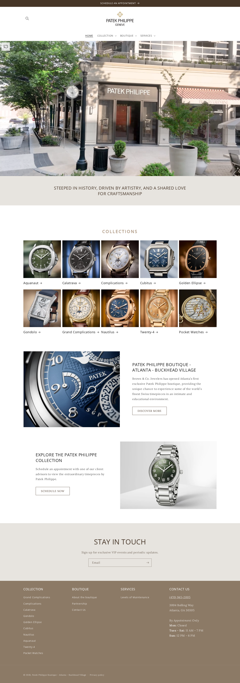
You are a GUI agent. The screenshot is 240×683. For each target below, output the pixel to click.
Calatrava (69, 283)
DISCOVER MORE (149, 411)
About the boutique (84, 597)
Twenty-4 (147, 332)
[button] (27, 18)
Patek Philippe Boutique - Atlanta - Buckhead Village (59, 675)
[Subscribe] (147, 562)
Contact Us (79, 609)
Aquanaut (30, 283)
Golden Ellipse (190, 283)
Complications (112, 283)
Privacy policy (97, 675)
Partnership (79, 603)
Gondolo (30, 332)
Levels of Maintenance (135, 597)
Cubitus (146, 283)
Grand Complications (79, 332)
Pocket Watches (191, 332)
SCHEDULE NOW (52, 491)
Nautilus (108, 332)
